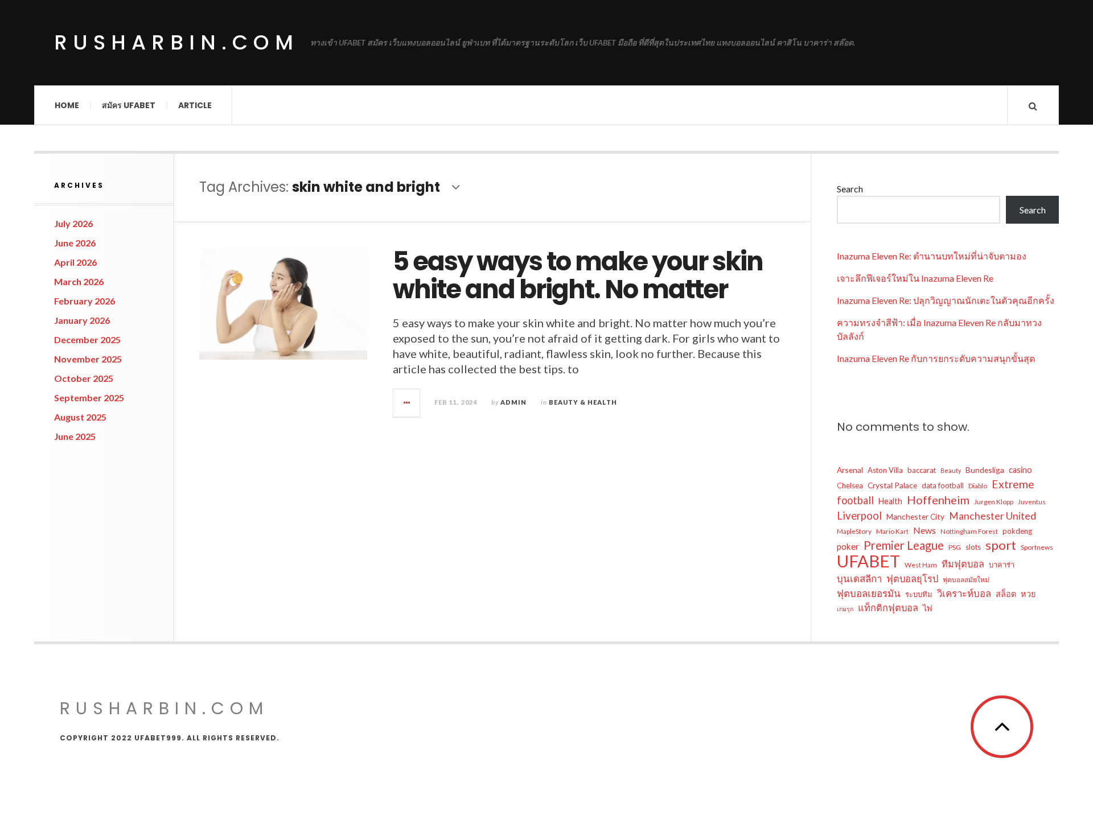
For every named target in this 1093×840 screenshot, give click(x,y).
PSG (954, 547)
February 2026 (84, 300)
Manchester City (915, 516)
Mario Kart (892, 531)
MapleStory (854, 531)
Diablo (977, 485)
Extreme (1013, 484)
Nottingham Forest (969, 531)
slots (973, 546)
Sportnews (1037, 547)
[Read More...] (407, 403)
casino (1020, 470)
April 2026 (75, 262)
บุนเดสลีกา (859, 578)
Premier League (904, 545)
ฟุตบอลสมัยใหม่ (966, 579)
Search (850, 188)
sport (1000, 545)
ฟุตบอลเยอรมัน (869, 593)
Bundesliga (984, 470)
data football (943, 485)
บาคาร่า (1001, 564)
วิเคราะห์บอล (964, 593)
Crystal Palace (892, 485)
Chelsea (850, 485)
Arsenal (850, 470)
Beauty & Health (583, 402)
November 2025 (88, 358)
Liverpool (859, 515)
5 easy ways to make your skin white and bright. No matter (578, 276)
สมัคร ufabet (128, 105)
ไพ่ (927, 608)
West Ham (921, 565)
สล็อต (1006, 594)
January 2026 (82, 320)
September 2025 (89, 397)
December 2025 (87, 339)
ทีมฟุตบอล (963, 563)
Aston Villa (885, 470)
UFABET (868, 561)
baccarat (921, 470)
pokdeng (1017, 531)
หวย (1028, 594)
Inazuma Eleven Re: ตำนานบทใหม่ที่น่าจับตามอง (931, 255)
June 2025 (75, 436)
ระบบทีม (918, 594)
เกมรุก (845, 608)
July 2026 (73, 223)
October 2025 (83, 378)
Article (195, 105)
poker (848, 546)
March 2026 (79, 281)
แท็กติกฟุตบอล (888, 607)
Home (67, 105)
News (924, 530)
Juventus (1032, 501)
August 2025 (80, 416)
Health (890, 501)
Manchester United (992, 516)
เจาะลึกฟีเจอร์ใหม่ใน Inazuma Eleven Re (915, 278)
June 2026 (75, 242)
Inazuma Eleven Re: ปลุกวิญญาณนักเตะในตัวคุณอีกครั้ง (945, 300)
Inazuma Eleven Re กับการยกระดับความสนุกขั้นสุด (936, 358)
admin (513, 402)
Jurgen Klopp (993, 501)
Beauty (950, 470)
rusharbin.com (176, 42)
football (855, 500)
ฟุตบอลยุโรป (912, 578)
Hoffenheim (938, 500)
